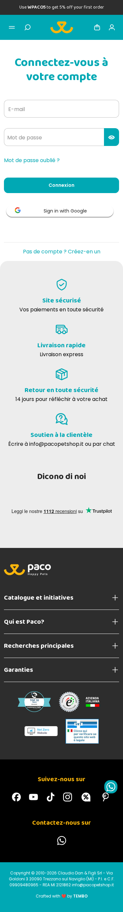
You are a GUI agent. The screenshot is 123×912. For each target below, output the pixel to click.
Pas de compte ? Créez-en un (61, 251)
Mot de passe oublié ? (32, 160)
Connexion (61, 185)
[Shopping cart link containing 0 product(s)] (97, 27)
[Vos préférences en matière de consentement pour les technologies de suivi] (111, 900)
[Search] (27, 27)
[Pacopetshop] (16, 797)
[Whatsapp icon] (110, 786)
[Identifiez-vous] (112, 27)
